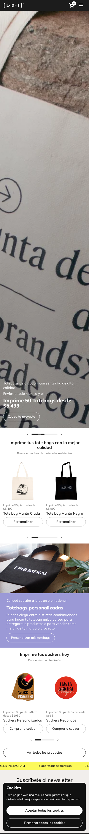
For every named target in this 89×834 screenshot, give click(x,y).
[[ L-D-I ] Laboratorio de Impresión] (13, 5)
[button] (72, 5)
